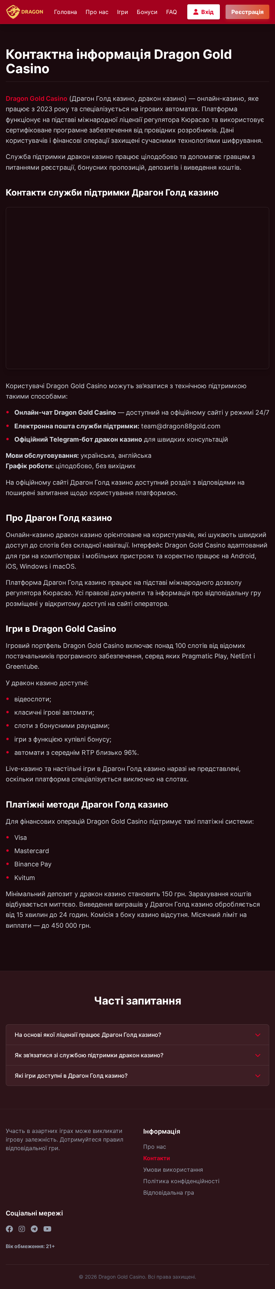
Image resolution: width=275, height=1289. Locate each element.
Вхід (207, 11)
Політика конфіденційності (181, 1181)
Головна (65, 11)
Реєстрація (247, 11)
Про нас (97, 11)
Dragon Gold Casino (36, 98)
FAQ (171, 11)
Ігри (122, 11)
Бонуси (147, 11)
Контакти (156, 1158)
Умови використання (173, 1169)
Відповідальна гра (168, 1192)
